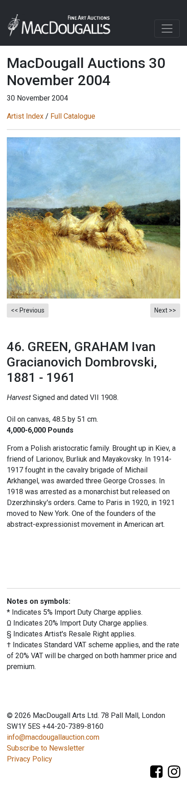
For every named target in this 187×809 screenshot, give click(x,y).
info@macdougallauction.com (53, 737)
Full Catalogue (72, 116)
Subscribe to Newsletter (45, 748)
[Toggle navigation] (167, 28)
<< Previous (27, 310)
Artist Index (25, 116)
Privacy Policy (29, 759)
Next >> (165, 310)
